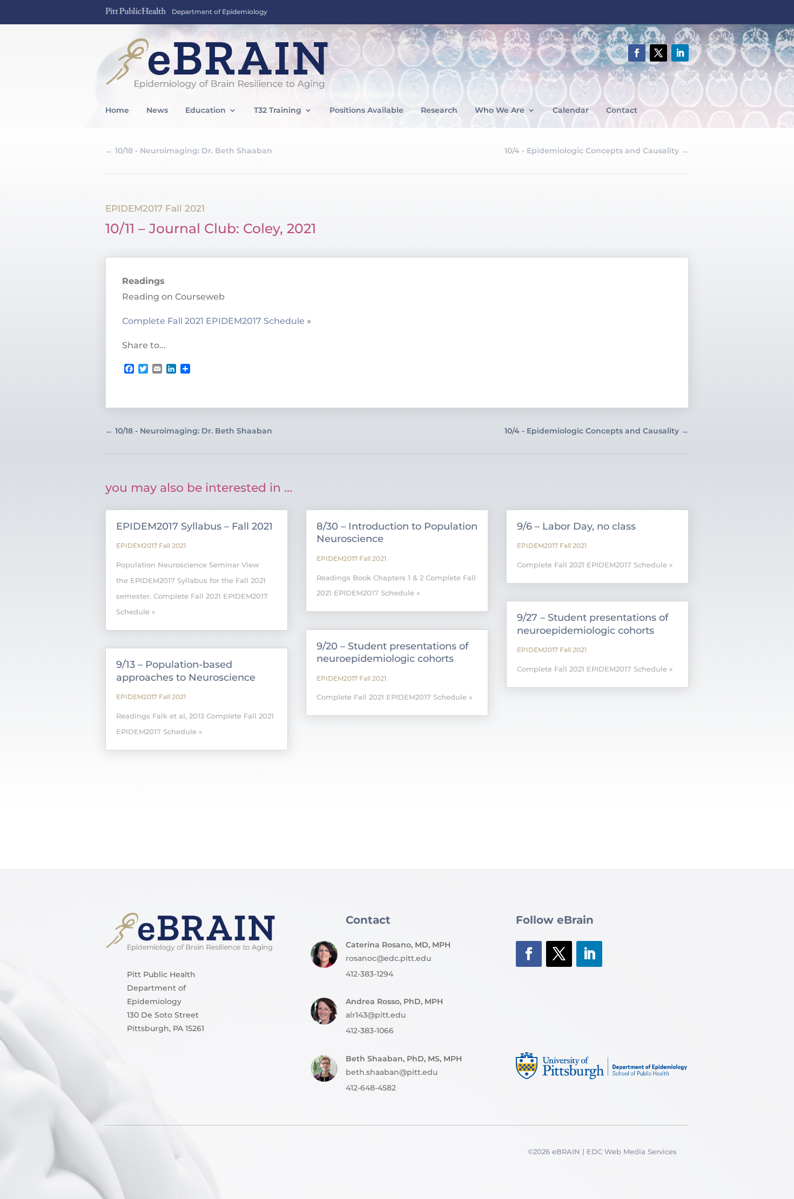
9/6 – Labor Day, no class (576, 526)
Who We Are (499, 110)
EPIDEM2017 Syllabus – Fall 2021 (194, 526)
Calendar (571, 110)
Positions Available (366, 110)
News (157, 110)
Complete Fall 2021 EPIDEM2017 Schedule (213, 321)
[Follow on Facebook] (636, 53)
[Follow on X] (658, 53)
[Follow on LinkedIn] (680, 53)
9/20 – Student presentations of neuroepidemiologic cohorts (392, 652)
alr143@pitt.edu (376, 1015)
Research (439, 110)
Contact (621, 110)
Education (205, 110)
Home (117, 110)
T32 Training (277, 110)
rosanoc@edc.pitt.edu (388, 958)
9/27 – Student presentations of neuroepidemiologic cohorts (592, 624)
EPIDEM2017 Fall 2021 (155, 208)
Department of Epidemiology (219, 12)
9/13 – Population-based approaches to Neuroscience (185, 671)
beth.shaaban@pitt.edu (392, 1072)
